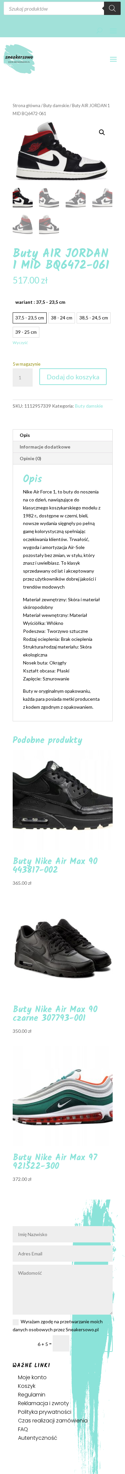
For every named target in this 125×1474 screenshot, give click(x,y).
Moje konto (32, 1377)
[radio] (30, 317)
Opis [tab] (25, 435)
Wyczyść (20, 342)
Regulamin (31, 1394)
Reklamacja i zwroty (43, 1403)
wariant (40, 302)
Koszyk (26, 1386)
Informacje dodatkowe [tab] (45, 447)
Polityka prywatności (44, 1412)
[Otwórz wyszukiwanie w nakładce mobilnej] (62, 8)
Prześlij (94, 1344)
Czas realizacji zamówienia (53, 1420)
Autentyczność (37, 1438)
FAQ (23, 1429)
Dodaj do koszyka (73, 377)
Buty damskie (56, 105)
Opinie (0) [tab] (30, 458)
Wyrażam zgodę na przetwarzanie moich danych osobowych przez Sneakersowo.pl (58, 1325)
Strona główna (26, 105)
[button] (102, 132)
